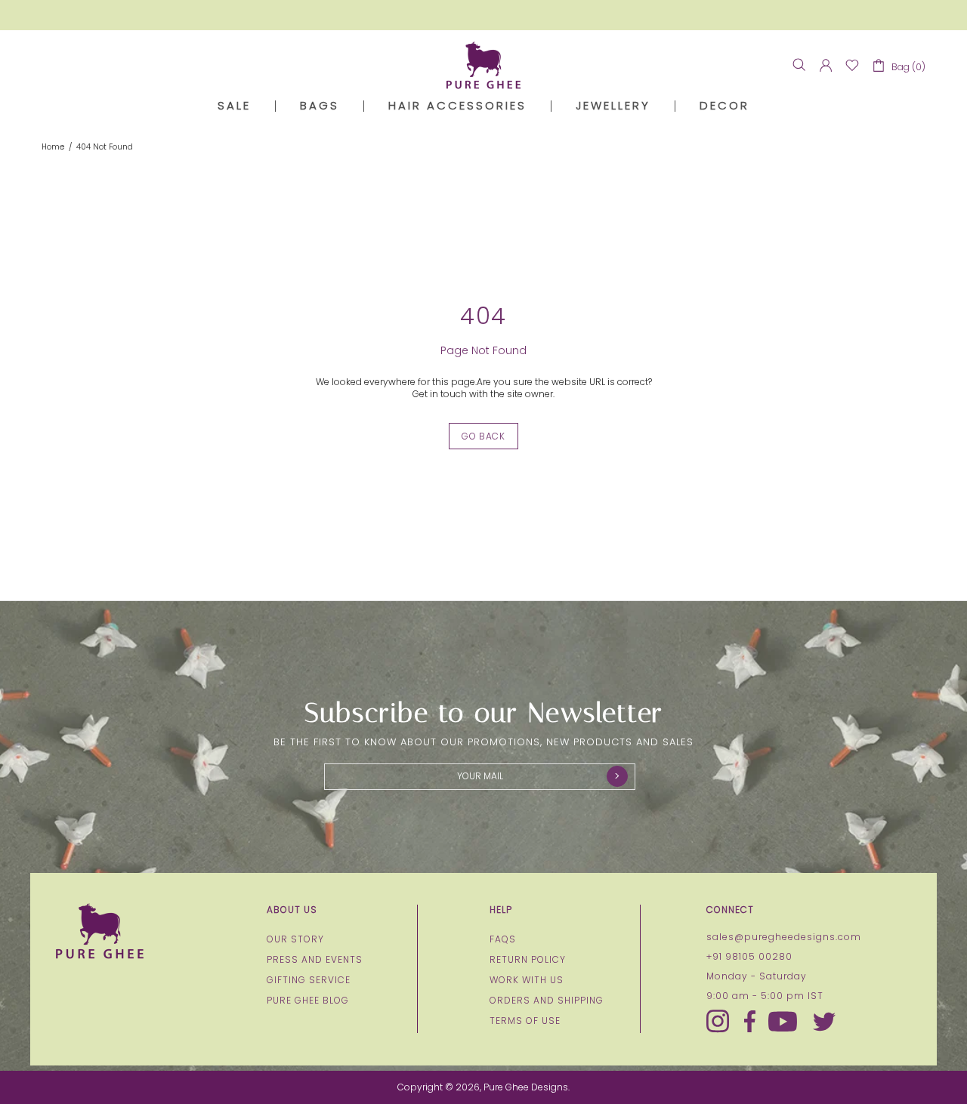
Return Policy (528, 960)
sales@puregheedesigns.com (783, 937)
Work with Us (527, 980)
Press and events (315, 960)
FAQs (503, 939)
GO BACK (483, 436)
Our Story (295, 939)
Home (53, 147)
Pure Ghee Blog (308, 1001)
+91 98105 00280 (749, 957)
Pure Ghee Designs (483, 65)
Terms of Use (525, 1021)
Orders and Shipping (547, 1001)
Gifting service (309, 980)
